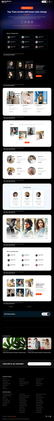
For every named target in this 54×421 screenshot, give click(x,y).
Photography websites (39, 402)
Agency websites (22, 394)
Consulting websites (22, 402)
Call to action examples (6, 383)
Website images (22, 378)
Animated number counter (23, 383)
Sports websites (38, 405)
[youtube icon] (48, 416)
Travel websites (38, 410)
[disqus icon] (25, 22)
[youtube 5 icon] (32, 22)
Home (15, 25)
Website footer (5, 385)
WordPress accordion (6, 380)
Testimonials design (39, 383)
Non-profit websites (39, 400)
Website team (38, 382)
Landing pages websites (7, 395)
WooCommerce (38, 385)
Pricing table (21, 385)
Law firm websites (39, 399)
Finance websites (22, 410)
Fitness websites (22, 412)
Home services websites (40, 397)
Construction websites (23, 400)
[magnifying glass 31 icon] (28, 22)
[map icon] (50, 416)
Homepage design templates (7, 394)
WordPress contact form (40, 378)
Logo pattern (21, 380)
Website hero (5, 378)
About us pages (5, 399)
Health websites (38, 395)
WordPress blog (5, 382)
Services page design (6, 402)
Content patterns (39, 380)
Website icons (5, 388)
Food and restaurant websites (41, 394)
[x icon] (22, 22)
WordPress (18, 25)
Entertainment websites (23, 405)
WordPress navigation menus (24, 382)
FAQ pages (4, 405)
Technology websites (39, 407)
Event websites (21, 407)
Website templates (24, 25)
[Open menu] (51, 1)
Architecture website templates (24, 395)
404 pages (4, 397)
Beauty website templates (23, 397)
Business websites (22, 399)
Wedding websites (39, 412)
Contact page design (6, 400)
